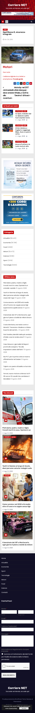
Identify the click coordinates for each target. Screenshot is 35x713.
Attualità (18, 111)
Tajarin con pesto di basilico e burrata (17, 366)
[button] (31, 21)
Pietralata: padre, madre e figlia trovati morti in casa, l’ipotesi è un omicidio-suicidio (15, 285)
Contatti (4, 592)
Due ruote (6, 72)
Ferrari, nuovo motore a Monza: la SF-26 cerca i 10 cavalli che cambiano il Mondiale (17, 376)
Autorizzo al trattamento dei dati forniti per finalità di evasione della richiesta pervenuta (17, 657)
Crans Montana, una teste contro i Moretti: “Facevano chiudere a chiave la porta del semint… (17, 327)
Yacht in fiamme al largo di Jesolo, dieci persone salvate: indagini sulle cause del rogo (16, 295)
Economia (7, 243)
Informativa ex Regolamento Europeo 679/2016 (15, 650)
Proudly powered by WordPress (12, 699)
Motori (7, 67)
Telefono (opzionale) (9, 626)
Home (3, 558)
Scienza (6, 256)
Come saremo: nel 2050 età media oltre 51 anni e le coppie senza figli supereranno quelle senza (16, 305)
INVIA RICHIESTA (9, 675)
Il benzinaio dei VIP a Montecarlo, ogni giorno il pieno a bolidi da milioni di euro (17, 544)
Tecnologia (7, 265)
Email (3, 619)
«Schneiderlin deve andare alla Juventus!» (8, 94)
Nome (4, 609)
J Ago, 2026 (21, 120)
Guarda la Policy (13, 708)
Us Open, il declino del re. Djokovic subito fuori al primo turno (23, 116)
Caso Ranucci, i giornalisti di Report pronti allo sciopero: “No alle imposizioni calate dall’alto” (16, 347)
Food (5, 247)
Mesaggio (5, 634)
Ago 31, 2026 (8, 433)
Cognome (21, 615)
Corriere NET (17, 5)
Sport (5, 29)
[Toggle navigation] (6, 21)
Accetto (24, 708)
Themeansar (17, 701)
